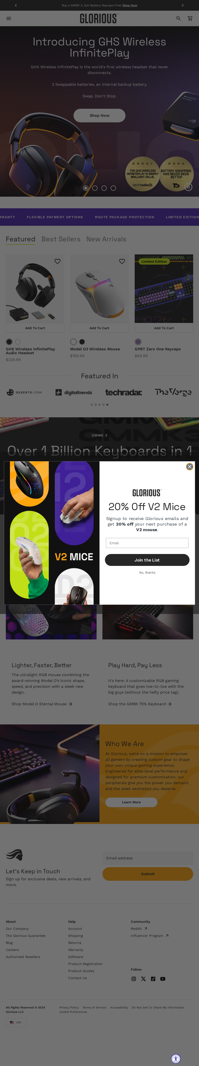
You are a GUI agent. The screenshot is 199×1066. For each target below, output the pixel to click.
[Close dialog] (189, 466)
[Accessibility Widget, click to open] (176, 1059)
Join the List (147, 560)
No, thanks (147, 573)
